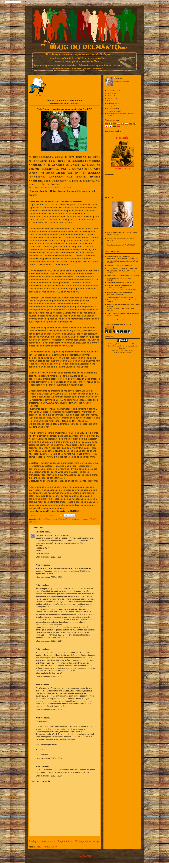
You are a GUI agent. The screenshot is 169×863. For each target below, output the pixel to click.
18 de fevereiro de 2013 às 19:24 (49, 557)
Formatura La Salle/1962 (114, 111)
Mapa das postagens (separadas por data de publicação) (120, 114)
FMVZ (54, 519)
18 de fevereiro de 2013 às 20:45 (49, 710)
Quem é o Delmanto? (113, 91)
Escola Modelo (45, 519)
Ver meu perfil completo (121, 81)
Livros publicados (112, 106)
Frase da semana (112, 98)
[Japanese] (107, 127)
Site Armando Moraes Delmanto (117, 96)
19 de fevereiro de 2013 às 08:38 (49, 758)
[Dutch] (127, 124)
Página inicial (65, 841)
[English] (107, 124)
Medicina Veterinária (66, 519)
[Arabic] (115, 127)
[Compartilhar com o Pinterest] (74, 515)
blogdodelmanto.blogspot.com (122, 352)
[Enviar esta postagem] (60, 515)
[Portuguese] (135, 124)
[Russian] (131, 124)
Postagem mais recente (42, 841)
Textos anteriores (112, 101)
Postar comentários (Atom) (46, 847)
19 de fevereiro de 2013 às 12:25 (49, 776)
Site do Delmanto (112, 93)
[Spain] (119, 124)
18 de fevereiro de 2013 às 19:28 (49, 677)
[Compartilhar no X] (69, 515)
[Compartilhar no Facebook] (71, 515)
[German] (115, 124)
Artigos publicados (113, 108)
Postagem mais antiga (87, 841)
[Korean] (111, 127)
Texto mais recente (113, 103)
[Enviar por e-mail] (65, 515)
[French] (111, 124)
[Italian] (123, 124)
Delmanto (40, 532)
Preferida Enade (82, 519)
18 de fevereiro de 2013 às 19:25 (49, 577)
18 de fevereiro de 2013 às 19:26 (49, 641)
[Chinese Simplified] (119, 127)
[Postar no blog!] (67, 515)
